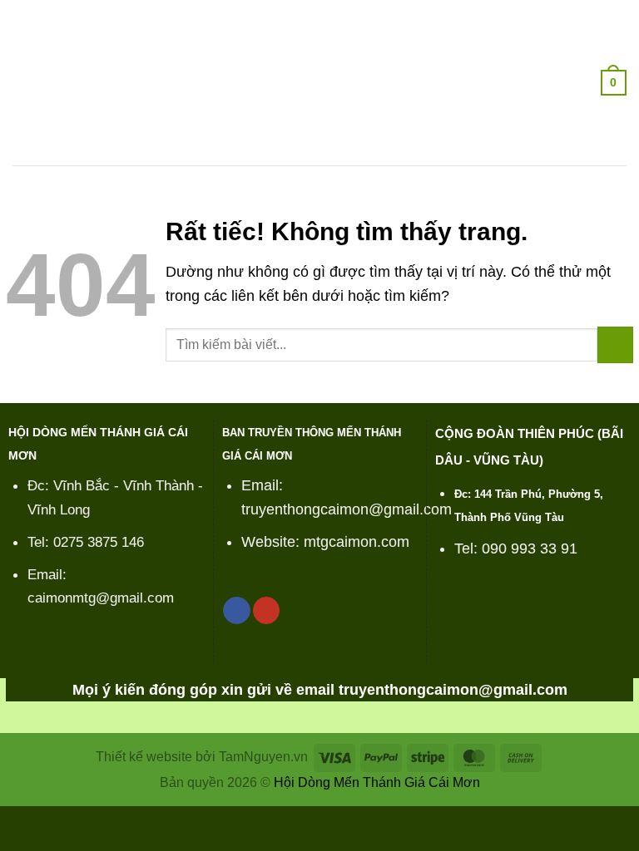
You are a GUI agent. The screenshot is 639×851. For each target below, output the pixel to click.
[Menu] (23, 82)
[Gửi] (615, 344)
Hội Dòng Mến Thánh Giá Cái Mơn (377, 782)
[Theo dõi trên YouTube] (266, 610)
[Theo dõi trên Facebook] (236, 610)
